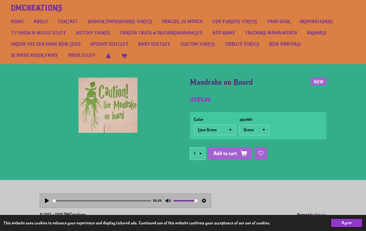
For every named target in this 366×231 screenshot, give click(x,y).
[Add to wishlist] (261, 153)
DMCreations (36, 8)
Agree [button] (347, 223)
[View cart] (123, 55)
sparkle (246, 119)
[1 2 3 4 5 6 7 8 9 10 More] (198, 153)
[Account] (108, 55)
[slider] (102, 200)
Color (198, 119)
